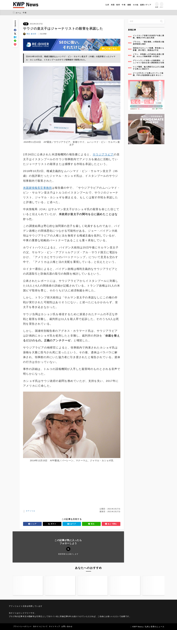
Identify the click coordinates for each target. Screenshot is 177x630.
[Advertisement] (47, 486)
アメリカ (31, 511)
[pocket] (15, 44)
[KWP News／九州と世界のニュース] (26, 5)
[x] (15, 33)
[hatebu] (15, 37)
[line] (15, 41)
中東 (25, 24)
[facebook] (15, 30)
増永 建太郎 (31, 34)
